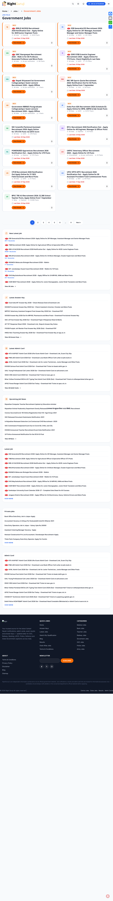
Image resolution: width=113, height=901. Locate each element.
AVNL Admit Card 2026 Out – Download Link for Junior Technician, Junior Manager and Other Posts (44, 362)
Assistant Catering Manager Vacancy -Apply (20, 530)
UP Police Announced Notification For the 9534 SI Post (24, 434)
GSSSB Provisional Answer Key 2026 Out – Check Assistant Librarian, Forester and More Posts (38, 307)
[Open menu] (108, 4)
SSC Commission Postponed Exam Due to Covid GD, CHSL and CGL (29, 426)
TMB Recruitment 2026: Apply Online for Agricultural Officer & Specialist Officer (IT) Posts (40, 245)
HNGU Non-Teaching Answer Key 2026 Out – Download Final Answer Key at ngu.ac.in (35, 333)
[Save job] (52, 43)
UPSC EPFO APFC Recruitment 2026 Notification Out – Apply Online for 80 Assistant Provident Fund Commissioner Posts (87, 174)
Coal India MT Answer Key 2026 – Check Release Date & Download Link (34, 303)
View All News (9, 439)
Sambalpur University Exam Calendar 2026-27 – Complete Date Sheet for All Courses (38, 490)
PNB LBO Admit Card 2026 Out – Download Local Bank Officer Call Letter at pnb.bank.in (40, 358)
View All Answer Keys (12, 337)
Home (4, 11)
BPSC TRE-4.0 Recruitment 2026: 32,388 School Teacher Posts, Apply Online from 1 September (31, 196)
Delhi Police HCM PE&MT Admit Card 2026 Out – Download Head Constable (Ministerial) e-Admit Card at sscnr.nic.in (46, 601)
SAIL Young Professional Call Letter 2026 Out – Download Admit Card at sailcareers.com (36, 370)
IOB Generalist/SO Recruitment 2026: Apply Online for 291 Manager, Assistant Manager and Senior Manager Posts (84, 30)
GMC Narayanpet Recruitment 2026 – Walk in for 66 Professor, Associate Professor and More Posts (27, 56)
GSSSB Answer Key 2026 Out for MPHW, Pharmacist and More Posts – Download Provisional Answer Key (42, 315)
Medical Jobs (81, 625)
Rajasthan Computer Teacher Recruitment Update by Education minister (30, 404)
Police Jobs (81, 645)
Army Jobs (80, 649)
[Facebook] (42, 666)
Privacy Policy (7, 663)
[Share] (110, 27)
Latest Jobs (44, 632)
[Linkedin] (52, 666)
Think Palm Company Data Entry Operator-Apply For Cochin (26, 539)
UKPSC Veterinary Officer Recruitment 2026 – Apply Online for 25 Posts (83, 151)
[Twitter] (47, 666)
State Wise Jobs (45, 645)
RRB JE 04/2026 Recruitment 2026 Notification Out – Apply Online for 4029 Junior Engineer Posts (27, 30)
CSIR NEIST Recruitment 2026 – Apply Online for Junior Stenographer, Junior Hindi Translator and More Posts (47, 282)
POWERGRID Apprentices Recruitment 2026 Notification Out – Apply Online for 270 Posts (31, 151)
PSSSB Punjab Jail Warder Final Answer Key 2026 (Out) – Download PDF (30, 328)
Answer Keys (44, 628)
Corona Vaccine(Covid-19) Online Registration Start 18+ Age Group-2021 (31, 413)
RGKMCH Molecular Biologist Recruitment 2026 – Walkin (28, 262)
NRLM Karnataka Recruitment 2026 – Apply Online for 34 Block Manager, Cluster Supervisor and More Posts (47, 256)
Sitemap (5, 673)
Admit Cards (109, 690)
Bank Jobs (80, 628)
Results (42, 642)
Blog (41, 639)
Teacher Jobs (82, 632)
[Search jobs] (73, 4)
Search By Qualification (48, 635)
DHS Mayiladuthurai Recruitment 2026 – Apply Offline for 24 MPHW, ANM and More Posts (40, 275)
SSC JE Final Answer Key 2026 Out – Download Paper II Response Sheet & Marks (33, 320)
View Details (17, 43)
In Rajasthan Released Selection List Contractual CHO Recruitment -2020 (31, 421)
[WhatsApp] (110, 22)
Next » (78, 222)
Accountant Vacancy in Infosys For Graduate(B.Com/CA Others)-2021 (29, 521)
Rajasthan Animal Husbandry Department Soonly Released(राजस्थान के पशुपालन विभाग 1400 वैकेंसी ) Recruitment (42, 408)
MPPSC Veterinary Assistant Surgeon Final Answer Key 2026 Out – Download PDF (34, 311)
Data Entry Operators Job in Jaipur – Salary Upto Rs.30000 (25, 525)
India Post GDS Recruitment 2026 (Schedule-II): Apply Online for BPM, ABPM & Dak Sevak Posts (87, 107)
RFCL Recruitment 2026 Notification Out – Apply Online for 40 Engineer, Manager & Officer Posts (87, 128)
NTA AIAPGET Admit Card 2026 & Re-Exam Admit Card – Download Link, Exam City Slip (40, 353)
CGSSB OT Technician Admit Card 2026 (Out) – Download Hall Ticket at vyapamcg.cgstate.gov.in (39, 597)
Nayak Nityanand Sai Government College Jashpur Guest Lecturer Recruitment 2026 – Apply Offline (28, 82)
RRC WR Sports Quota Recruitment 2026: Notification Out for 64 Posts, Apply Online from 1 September (82, 82)
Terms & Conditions (46, 649)
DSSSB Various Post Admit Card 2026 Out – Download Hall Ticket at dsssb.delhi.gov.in (36, 366)
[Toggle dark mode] (78, 4)
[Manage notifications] (108, 896)
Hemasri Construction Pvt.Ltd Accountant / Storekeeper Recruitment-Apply (31, 534)
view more (9, 498)
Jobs (15, 11)
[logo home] (13, 4)
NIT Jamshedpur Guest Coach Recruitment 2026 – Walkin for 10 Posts (33, 269)
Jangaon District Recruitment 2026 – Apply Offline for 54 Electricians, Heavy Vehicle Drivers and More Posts (47, 495)
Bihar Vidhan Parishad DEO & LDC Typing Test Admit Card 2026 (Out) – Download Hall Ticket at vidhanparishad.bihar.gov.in (49, 379)
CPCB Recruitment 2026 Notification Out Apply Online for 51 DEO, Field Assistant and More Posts (27, 174)
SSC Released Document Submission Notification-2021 (24, 417)
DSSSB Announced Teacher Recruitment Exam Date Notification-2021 (30, 430)
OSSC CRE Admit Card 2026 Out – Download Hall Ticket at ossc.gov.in (30, 375)
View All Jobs (9, 286)
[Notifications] (83, 4)
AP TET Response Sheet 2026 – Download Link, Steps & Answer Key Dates (31, 324)
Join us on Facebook (97, 4)
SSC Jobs (80, 642)
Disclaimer (6, 666)
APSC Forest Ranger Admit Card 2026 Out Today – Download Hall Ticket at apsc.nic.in (35, 383)
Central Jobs (85, 690)
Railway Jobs (81, 635)
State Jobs (93, 690)
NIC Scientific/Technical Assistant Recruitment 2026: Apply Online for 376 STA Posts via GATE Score (26, 129)
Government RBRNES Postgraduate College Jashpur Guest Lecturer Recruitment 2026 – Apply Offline (27, 109)
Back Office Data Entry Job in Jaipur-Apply (20, 516)
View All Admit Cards (12, 388)
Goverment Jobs (83, 639)
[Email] (110, 18)
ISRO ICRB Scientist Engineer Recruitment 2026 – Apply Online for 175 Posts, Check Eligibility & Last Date (83, 56)
